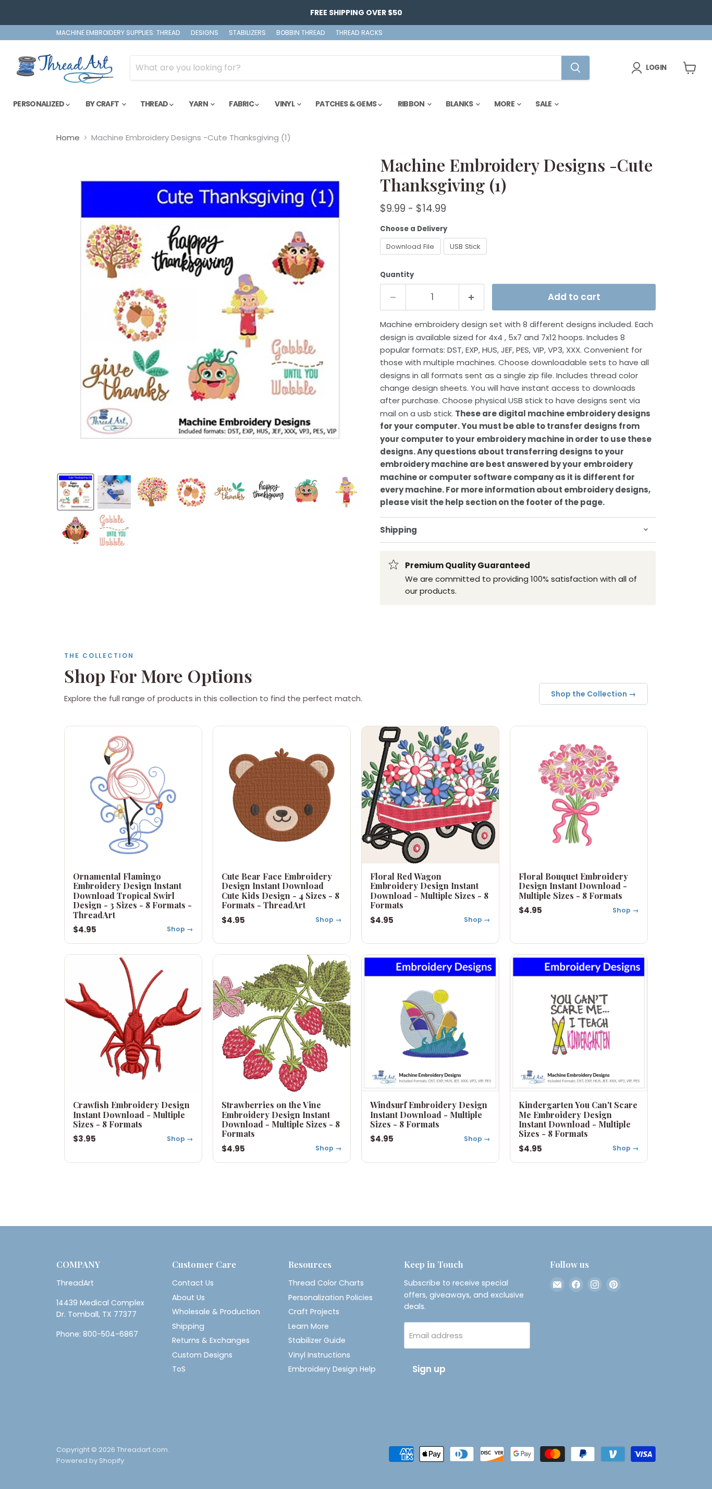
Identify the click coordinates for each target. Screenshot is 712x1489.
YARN (199, 104)
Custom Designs (202, 1355)
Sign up (429, 1369)
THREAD (154, 104)
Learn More (308, 1326)
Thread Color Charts (326, 1283)
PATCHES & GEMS (346, 104)
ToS (179, 1369)
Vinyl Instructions (319, 1355)
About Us (188, 1297)
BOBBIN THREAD (300, 33)
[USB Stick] (467, 256)
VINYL (285, 104)
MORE (505, 104)
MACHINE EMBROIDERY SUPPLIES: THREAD (118, 33)
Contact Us (193, 1283)
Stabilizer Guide (317, 1340)
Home (68, 137)
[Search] (575, 68)
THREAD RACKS (359, 33)
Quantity (397, 275)
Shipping (188, 1326)
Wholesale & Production (216, 1311)
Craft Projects (313, 1311)
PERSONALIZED (39, 104)
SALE (544, 104)
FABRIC (242, 104)
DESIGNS (204, 33)
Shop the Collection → (593, 694)
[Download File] (412, 256)
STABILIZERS (247, 33)
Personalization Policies (330, 1297)
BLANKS (460, 104)
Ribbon (412, 104)
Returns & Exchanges (211, 1340)
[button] (75, 492)
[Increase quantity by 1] (472, 297)
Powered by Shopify (90, 1461)
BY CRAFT (102, 104)
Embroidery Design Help (332, 1369)
